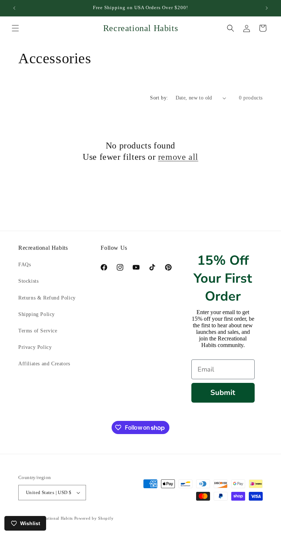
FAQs (24, 264)
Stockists (28, 281)
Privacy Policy (35, 347)
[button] (15, 28)
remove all (178, 157)
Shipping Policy (36, 314)
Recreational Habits (54, 518)
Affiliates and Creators (44, 363)
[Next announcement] (267, 8)
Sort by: (159, 98)
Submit (222, 393)
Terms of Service (37, 331)
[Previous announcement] (14, 8)
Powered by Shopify (94, 518)
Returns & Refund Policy (47, 298)
